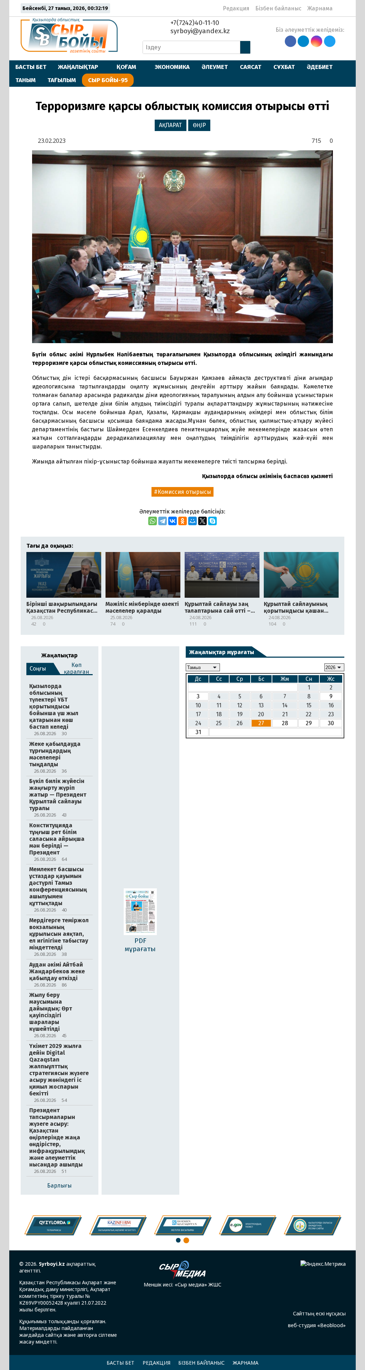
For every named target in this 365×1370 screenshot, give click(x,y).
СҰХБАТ (284, 66)
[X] (202, 521)
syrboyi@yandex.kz (199, 31)
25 (219, 723)
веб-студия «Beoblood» (317, 1325)
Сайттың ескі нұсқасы (319, 1313)
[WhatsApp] (152, 521)
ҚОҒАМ (126, 66)
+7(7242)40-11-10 (194, 23)
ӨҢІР (199, 125)
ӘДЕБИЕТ (320, 66)
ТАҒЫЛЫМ (61, 80)
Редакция (236, 8)
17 (198, 714)
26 (240, 723)
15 (309, 705)
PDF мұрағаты (140, 945)
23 (331, 714)
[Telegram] (162, 521)
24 (198, 723)
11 (218, 705)
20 (261, 714)
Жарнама (320, 8)
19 (240, 714)
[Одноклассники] (182, 521)
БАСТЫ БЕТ (30, 66)
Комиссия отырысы (184, 491)
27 (261, 723)
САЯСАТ (250, 66)
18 (219, 714)
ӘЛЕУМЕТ (215, 66)
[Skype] (212, 521)
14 (285, 705)
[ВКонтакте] (172, 521)
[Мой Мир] (192, 521)
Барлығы (59, 1185)
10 (198, 705)
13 (261, 705)
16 (331, 705)
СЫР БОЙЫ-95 (108, 80)
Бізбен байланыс (278, 8)
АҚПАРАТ (170, 125)
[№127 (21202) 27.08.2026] (140, 912)
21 (285, 714)
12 (239, 705)
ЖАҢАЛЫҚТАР (78, 66)
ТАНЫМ (25, 80)
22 (309, 714)
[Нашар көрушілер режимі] (340, 8)
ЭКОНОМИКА (172, 66)
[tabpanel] (312, 1225)
